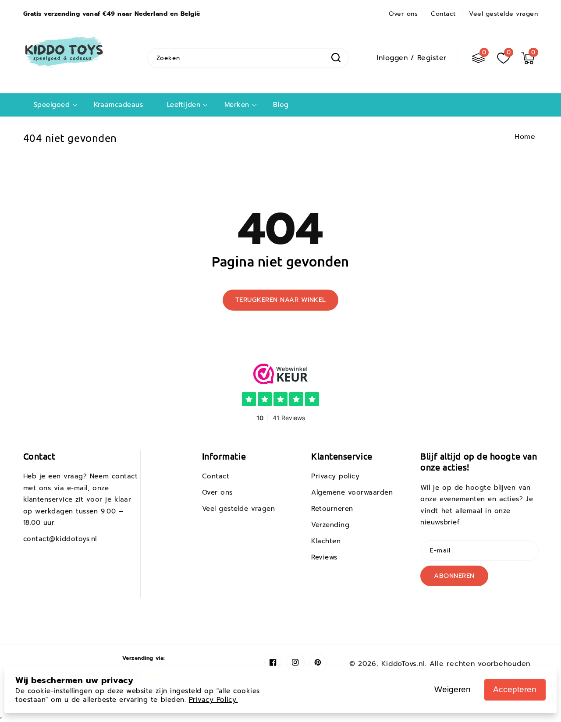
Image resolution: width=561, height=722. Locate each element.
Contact (216, 476)
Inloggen (392, 58)
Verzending (330, 525)
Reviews (324, 557)
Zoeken (336, 57)
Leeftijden (183, 105)
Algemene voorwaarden (352, 492)
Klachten (326, 541)
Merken (236, 105)
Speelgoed (52, 105)
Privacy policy (335, 476)
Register (432, 58)
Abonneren (454, 575)
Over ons (217, 492)
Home (525, 136)
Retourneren (332, 508)
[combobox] (248, 58)
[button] (528, 58)
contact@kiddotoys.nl (60, 539)
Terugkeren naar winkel (280, 299)
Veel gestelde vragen (238, 508)
